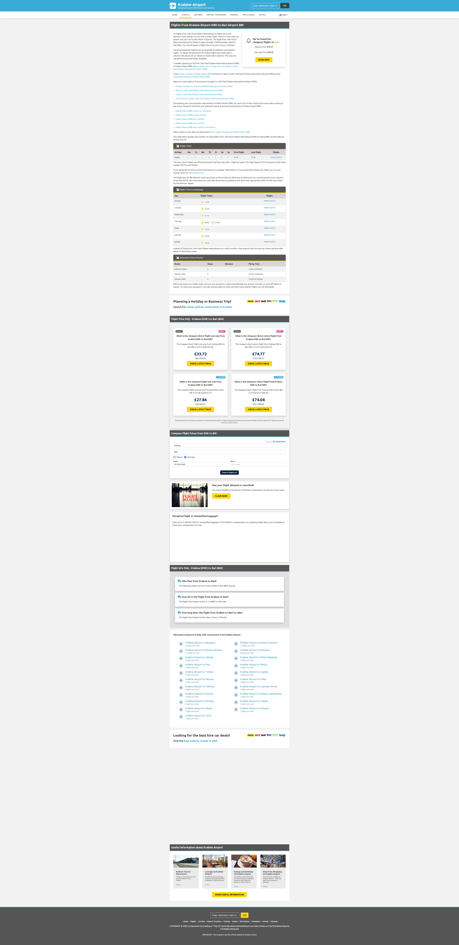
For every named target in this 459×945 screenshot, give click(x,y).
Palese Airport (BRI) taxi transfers (190, 123)
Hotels (262, 15)
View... (178, 885)
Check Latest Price (200, 363)
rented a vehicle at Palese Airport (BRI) (195, 74)
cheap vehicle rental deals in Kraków (209, 306)
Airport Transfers (216, 15)
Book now (263, 60)
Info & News (248, 15)
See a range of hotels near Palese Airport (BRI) (230, 132)
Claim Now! (221, 496)
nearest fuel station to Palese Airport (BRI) (191, 77)
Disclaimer (256, 921)
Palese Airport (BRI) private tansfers (191, 115)
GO (284, 5)
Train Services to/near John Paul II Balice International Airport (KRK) (205, 98)
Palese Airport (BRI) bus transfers (190, 119)
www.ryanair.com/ (196, 173)
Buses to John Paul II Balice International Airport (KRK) (199, 90)
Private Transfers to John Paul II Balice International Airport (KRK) (204, 86)
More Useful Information (229, 894)
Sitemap (274, 921)
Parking (234, 15)
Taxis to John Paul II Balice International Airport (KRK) (199, 94)
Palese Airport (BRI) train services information (195, 127)
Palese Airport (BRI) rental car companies (193, 111)
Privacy (265, 921)
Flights (185, 15)
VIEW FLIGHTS (276, 157)
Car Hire (198, 15)
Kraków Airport (196, 5)
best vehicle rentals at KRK (201, 740)
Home (174, 15)
